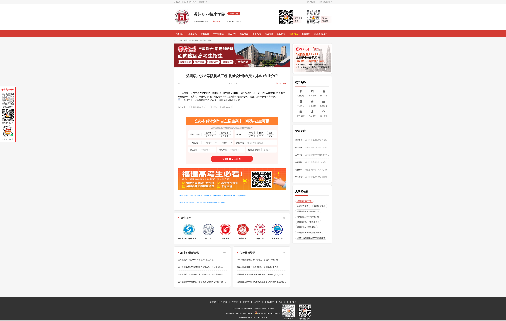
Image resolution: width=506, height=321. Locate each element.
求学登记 (293, 302)
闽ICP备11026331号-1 (244, 313)
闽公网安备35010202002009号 (268, 313)
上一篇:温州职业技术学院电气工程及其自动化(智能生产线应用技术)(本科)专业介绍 (212, 195)
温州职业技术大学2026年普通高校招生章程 (195, 259)
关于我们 (213, 302)
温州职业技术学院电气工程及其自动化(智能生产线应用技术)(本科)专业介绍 (268, 281)
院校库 (181, 40)
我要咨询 (306, 33)
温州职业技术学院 (191, 40)
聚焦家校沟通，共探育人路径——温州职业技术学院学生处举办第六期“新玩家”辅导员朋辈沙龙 (317, 169)
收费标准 (312, 95)
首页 (175, 40)
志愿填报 (282, 302)
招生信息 (192, 33)
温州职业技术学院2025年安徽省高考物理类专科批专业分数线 (203, 281)
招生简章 (323, 105)
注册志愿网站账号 (325, 2)
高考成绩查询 (269, 302)
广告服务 (235, 302)
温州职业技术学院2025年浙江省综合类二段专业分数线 (200, 274)
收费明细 (299, 162)
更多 (284, 217)
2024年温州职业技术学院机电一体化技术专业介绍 (257, 267)
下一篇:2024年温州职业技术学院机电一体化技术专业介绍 (201, 202)
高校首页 (180, 33)
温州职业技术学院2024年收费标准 (317, 162)
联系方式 (257, 302)
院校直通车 (311, 2)
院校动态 (301, 95)
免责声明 (246, 302)
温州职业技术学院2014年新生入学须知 (317, 154)
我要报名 (294, 33)
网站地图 (224, 302)
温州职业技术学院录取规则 (316, 140)
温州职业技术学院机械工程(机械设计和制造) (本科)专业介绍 (261, 274)
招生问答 (281, 33)
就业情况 (269, 33)
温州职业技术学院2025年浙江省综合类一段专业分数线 (200, 267)
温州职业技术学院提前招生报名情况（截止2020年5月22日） (317, 147)
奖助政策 (299, 177)
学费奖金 (205, 33)
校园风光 (256, 33)
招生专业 (244, 33)
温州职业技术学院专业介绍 (221, 107)
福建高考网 (203, 2)
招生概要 (299, 147)
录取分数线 (218, 33)
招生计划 (232, 33)
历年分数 (312, 105)
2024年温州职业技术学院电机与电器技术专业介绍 (257, 259)
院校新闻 (299, 169)
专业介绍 (203, 40)
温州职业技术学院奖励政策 (316, 177)
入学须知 (312, 116)
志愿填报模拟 (320, 33)
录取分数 (299, 140)
